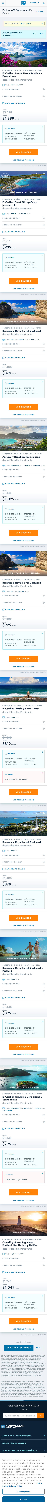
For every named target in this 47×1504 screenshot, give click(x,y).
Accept (23, 1499)
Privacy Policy (15, 1486)
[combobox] (38, 1348)
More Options (23, 1491)
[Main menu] (3, 3)
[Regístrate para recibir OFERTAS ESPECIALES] (40, 1415)
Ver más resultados (19, 1347)
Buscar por (11, 24)
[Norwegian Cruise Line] (23, 3)
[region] (23, 1478)
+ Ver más (7, 1110)
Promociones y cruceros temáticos (19, 1450)
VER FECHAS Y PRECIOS (23, 160)
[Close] (44, 1456)
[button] (44, 45)
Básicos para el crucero (13, 1443)
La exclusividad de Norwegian (16, 1436)
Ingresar (34, 3)
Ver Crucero (23, 152)
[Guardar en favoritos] (37, 45)
